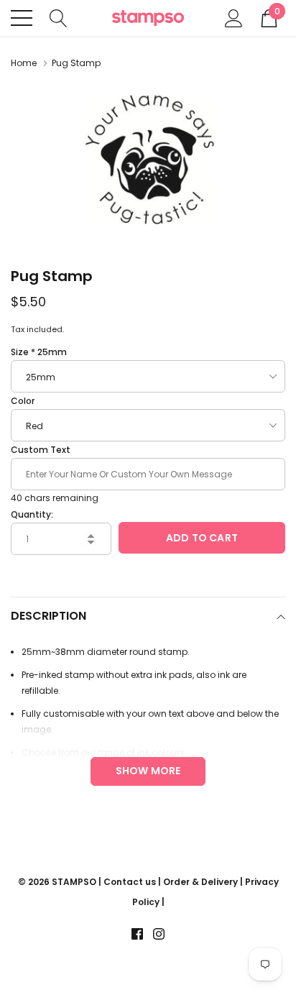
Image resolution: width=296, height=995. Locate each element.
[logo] (148, 18)
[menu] (21, 18)
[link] (137, 934)
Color (22, 401)
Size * (39, 352)
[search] (59, 17)
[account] (234, 17)
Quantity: (32, 514)
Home (24, 63)
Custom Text (40, 450)
